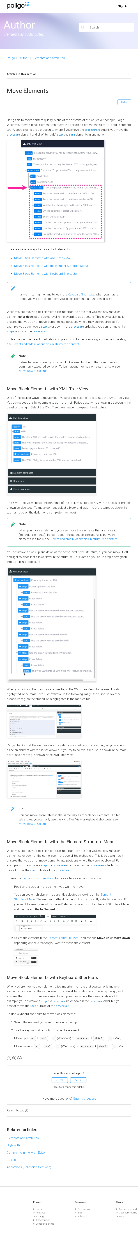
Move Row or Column (33, 371)
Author (23, 58)
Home (39, 1209)
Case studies (43, 1219)
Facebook (9, 1058)
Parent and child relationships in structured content (45, 344)
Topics (11, 1159)
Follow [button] (124, 102)
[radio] (60, 1080)
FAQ (121, 1216)
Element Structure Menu (38, 878)
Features (40, 1212)
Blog (79, 1212)
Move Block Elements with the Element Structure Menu (51, 266)
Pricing (40, 1216)
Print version (84, 1209)
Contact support (128, 1209)
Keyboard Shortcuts (81, 294)
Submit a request (84, 1098)
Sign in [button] (123, 6)
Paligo (11, 58)
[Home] (18, 8)
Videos (81, 1216)
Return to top (15, 1110)
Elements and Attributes (49, 58)
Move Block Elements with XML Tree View (42, 258)
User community (128, 1212)
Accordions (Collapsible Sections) (29, 1167)
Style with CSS (16, 1145)
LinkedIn (19, 1058)
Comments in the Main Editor (26, 1152)
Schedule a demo (45, 1223)
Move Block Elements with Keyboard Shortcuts (45, 273)
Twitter (14, 1058)
